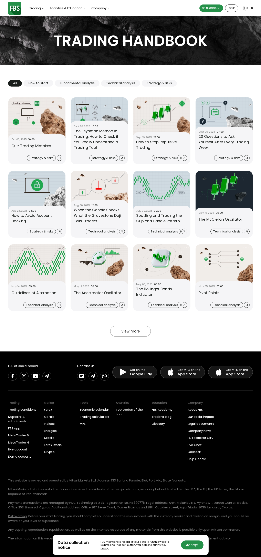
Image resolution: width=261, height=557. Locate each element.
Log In (232, 8)
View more (130, 331)
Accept (192, 545)
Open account (211, 8)
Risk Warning (17, 516)
